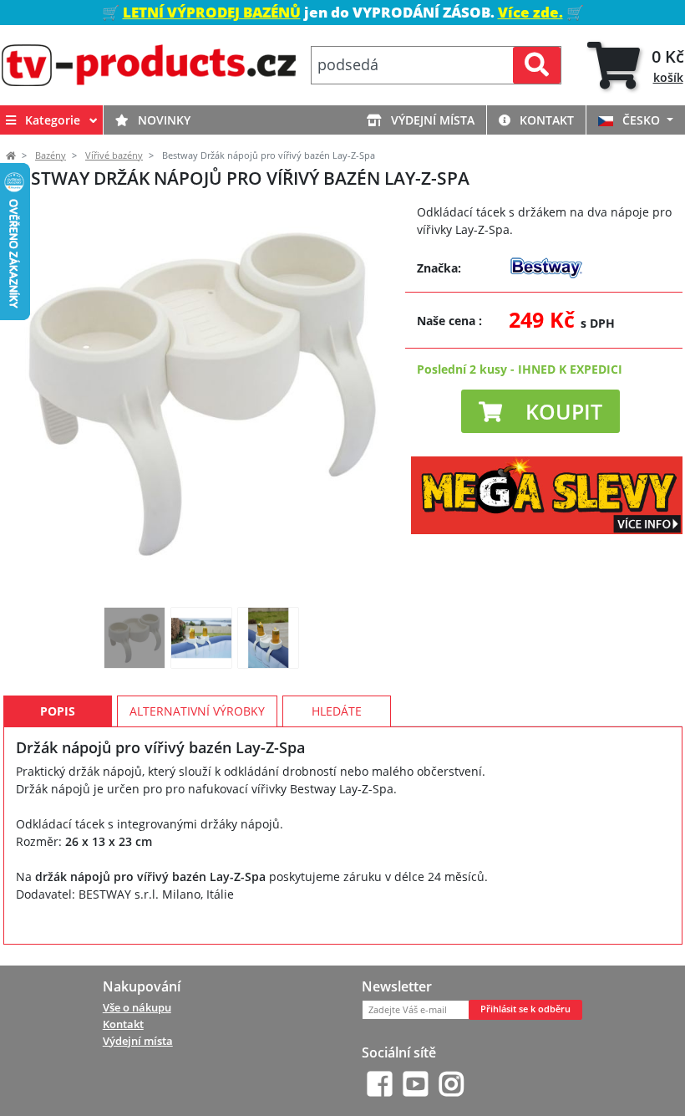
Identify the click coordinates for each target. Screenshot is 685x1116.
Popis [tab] (57, 711)
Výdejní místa (431, 120)
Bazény (50, 155)
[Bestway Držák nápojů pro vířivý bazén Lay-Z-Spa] (134, 637)
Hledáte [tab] (337, 711)
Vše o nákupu (137, 1007)
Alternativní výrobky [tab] (197, 711)
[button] (540, 411)
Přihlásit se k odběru (525, 1009)
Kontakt (545, 120)
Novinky (162, 120)
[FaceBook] (380, 1084)
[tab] (635, 65)
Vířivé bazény (114, 155)
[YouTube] (415, 1084)
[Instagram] (451, 1084)
